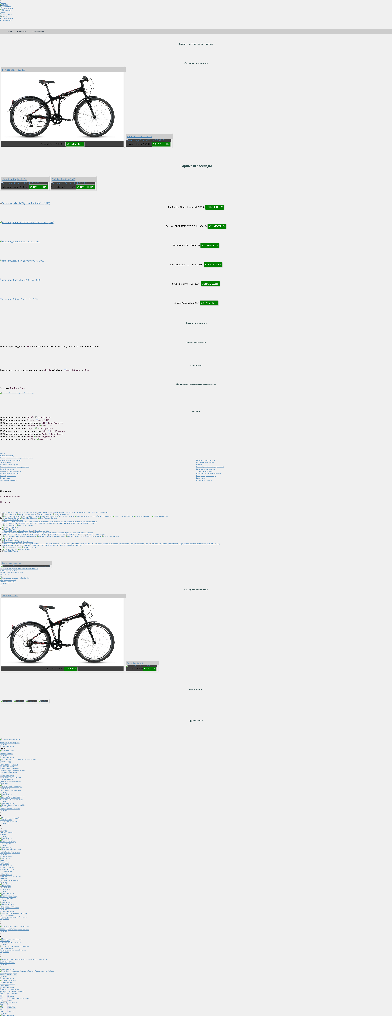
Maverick (49, 534)
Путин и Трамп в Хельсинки (10, 809)
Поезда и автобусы (6, 779)
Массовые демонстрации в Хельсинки (13, 917)
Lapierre (44, 533)
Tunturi (80, 545)
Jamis (14, 529)
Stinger (181, 544)
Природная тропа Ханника (9, 908)
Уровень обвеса (5, 462)
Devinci (16, 518)
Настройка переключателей (205, 462)
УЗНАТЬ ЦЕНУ (75, 144)
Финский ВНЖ (5, 763)
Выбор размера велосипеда (205, 460)
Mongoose (103, 534)
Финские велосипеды (7, 582)
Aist (16, 512)
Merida (47, 370)
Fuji (95, 522)
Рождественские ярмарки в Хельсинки (13, 950)
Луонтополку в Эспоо (7, 906)
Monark (86, 534)
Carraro (53, 516)
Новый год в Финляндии (9, 993)
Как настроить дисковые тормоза (11, 572)
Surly (218, 544)
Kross (31, 531)
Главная (3, 12)
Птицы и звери (5, 788)
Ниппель (199, 464)
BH (43, 423)
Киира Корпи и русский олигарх (11, 799)
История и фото (5, 887)
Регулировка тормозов (204, 480)
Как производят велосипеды (206, 476)
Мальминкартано (6, 982)
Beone (30, 436)
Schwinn (31, 420)
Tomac (29, 545)
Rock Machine (28, 542)
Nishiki (62, 536)
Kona (14, 531)
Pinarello (16, 540)
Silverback (80, 544)
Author (44, 434)
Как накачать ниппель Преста (10, 471)
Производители (38, 31)
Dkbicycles (33, 518)
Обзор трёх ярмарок (7, 948)
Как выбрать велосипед (8, 476)
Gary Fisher (16, 523)
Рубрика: (10, 31)
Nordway (116, 536)
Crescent (130, 516)
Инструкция (4, 574)
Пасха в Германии (6, 898)
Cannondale (33, 425)
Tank (15, 545)
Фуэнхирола (4, 862)
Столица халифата (6, 832)
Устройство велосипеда (204, 471)
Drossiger (54, 518)
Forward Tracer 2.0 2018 (139, 136)
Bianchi (31, 417)
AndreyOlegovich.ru (10, 496)
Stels (131, 544)
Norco (99, 536)
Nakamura (18, 536)
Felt (13, 522)
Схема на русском (6, 820)
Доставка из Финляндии (8, 480)
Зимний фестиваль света (8, 1002)
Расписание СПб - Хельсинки (10, 781)
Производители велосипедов (10, 460)
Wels (15, 549)
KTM (47, 531)
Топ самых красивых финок (9, 743)
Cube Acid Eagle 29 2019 (14, 179)
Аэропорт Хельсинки (7, 963)
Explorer (20, 520)
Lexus (74, 533)
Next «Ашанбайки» (29, 536)
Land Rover (24, 533)
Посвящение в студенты (8, 973)
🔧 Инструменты (6, 14)
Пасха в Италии (5, 843)
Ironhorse (15, 527)
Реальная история (6, 761)
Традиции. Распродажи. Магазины (12, 991)
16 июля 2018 (4, 807)
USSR (34, 547)
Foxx (80, 522)
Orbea (17, 538)
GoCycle (79, 523)
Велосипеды (21, 31)
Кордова (3, 834)
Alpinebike (33, 512)
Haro (14, 525)
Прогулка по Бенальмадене (9, 880)
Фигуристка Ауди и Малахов (10, 798)
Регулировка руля (208, 473)
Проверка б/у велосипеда (14, 467)
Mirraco (65, 534)
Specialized (98, 544)
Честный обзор (5, 941)
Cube (44, 431)
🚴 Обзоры (4, 16)
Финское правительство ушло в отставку (14, 930)
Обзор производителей (8, 580)
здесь (29, 346)
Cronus (148, 516)
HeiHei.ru (5, 502)
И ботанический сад (7, 869)
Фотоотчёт (3, 860)
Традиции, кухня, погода (8, 897)
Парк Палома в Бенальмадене (10, 790)
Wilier (31, 549)
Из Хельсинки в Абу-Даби (9, 821)
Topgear (46, 545)
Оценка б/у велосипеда (210, 467)
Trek (61, 545)
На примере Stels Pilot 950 (9, 570)
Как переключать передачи (9, 464)
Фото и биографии (6, 741)
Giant (86, 370)
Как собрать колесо (7, 469)
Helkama (30, 525)
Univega (18, 547)
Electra (14, 520)
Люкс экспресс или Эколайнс (10, 942)
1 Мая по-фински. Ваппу (8, 975)
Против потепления (7, 915)
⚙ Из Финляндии (6, 10)
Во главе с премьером (7, 928)
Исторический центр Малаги (10, 853)
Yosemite (15, 551)
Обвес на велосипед (7, 456)
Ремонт (2, 453)
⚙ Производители (6, 18)
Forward (63, 522)
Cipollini (71, 516)
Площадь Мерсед (6, 851)
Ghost (36, 523)
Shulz (61, 544)
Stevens (164, 544)
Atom (66, 512)
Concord (109, 516)
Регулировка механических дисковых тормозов (16, 458)
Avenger (105, 512)
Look (91, 533)
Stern (146, 544)
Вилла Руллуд (5, 889)
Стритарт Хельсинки (7, 984)
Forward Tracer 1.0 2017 (14, 69)
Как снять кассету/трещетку (206, 469)
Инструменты (5, 478)
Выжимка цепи (201, 478)
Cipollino (32, 439)
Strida (204, 544)
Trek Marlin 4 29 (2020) (64, 179)
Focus (30, 522)
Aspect (50, 512)
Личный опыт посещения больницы (12, 770)
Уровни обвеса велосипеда (11, 563)
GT (94, 523)
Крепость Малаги (6, 871)
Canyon (31, 428)
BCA (14, 514)
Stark (116, 544)
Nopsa (82, 536)
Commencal (91, 516)
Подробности (4, 583)
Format (46, 522)
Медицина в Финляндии (8, 772)
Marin (15, 534)
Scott (46, 544)
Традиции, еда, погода (8, 842)
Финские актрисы (6, 754)
